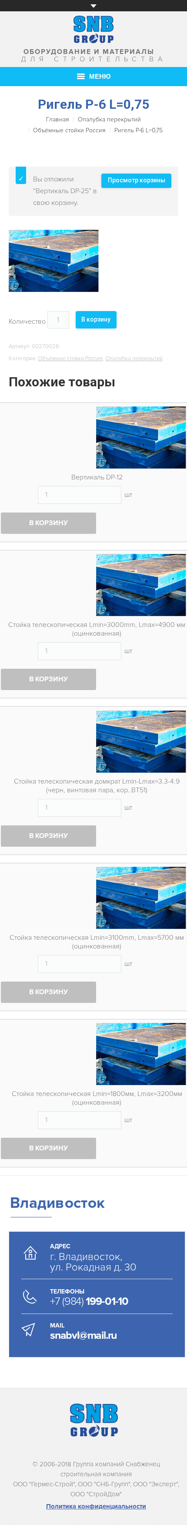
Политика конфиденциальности (96, 1506)
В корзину (95, 319)
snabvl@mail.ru (83, 1335)
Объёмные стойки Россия (69, 130)
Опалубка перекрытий (109, 119)
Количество (27, 321)
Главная (57, 119)
